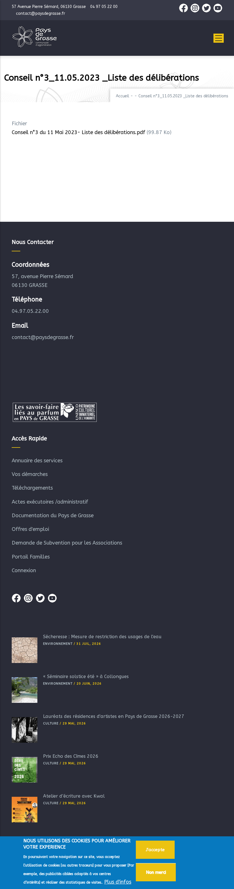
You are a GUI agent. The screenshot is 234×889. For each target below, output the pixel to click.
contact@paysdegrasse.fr (43, 337)
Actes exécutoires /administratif (50, 502)
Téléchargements (32, 488)
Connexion (24, 570)
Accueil (122, 96)
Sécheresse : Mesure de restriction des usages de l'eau (102, 636)
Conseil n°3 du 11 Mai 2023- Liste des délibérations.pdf (78, 132)
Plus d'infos (117, 882)
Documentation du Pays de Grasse (53, 515)
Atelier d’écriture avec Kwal (74, 796)
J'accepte (155, 849)
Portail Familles (31, 557)
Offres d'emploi (30, 529)
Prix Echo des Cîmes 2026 (70, 756)
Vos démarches (30, 474)
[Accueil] (34, 36)
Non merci (156, 872)
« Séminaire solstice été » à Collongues (86, 676)
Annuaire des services (37, 460)
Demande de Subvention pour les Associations (67, 543)
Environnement (57, 644)
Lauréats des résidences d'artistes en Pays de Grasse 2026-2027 (113, 716)
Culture (50, 723)
